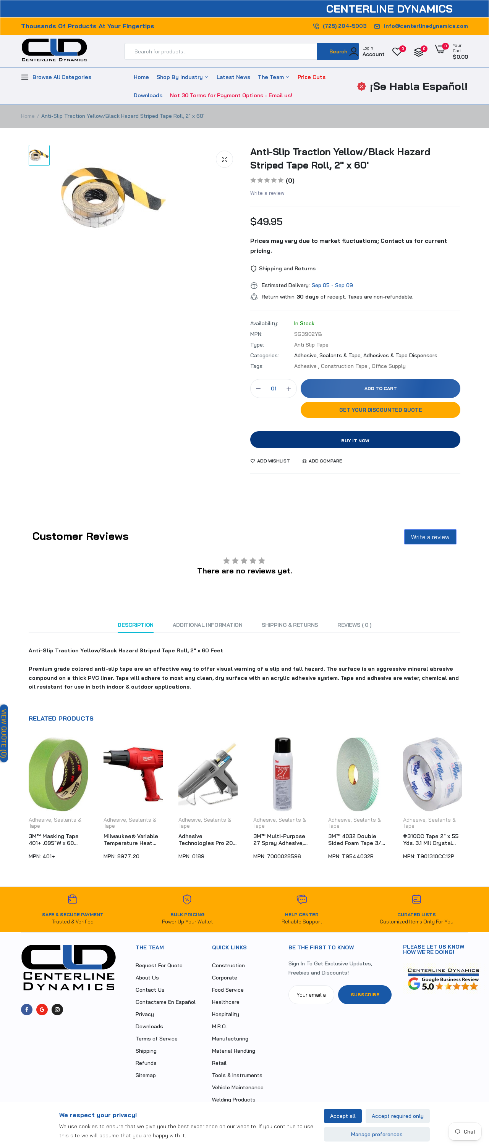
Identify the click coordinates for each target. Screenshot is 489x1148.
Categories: (264, 355)
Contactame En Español (166, 1002)
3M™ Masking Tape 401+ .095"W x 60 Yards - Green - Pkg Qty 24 (54, 839)
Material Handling (233, 1050)
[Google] (42, 1009)
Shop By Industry (180, 77)
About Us (147, 977)
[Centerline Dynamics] (54, 51)
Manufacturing (230, 1038)
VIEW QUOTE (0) (4, 733)
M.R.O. (219, 1026)
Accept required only (398, 1116)
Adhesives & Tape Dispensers (400, 355)
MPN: (256, 334)
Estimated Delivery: (286, 285)
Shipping (146, 1050)
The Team (271, 77)
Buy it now (355, 440)
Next (468, 802)
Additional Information (208, 624)
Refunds (146, 1063)
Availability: (264, 323)
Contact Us (150, 989)
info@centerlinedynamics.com (426, 25)
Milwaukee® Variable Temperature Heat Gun (131, 839)
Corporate (224, 977)
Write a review (267, 193)
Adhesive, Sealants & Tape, (328, 355)
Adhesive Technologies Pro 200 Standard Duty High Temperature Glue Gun (207, 839)
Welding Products (234, 1099)
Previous (21, 802)
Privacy (145, 1014)
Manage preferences (377, 1134)
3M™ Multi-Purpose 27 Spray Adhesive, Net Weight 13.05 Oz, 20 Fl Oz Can (280, 839)
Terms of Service (157, 1038)
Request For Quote (159, 965)
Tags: (257, 366)
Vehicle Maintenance (238, 1087)
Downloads (148, 95)
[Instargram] (57, 1009)
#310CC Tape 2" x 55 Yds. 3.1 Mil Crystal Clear (430, 839)
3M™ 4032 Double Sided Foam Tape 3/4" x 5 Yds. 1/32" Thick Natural (357, 839)
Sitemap (146, 1075)
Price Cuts (311, 77)
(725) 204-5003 (344, 25)
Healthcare (226, 1002)
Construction (228, 965)
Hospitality (225, 1014)
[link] (468, 1092)
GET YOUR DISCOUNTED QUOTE (380, 410)
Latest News (233, 77)
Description (135, 624)
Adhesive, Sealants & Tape (55, 822)
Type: (257, 344)
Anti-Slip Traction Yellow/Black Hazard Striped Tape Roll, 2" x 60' (340, 158)
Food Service (228, 989)
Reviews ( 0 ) (354, 624)
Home (141, 77)
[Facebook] (26, 1009)
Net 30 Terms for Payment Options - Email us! (231, 95)
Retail (219, 1063)
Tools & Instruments (237, 1075)
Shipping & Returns (290, 624)
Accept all (343, 1116)
